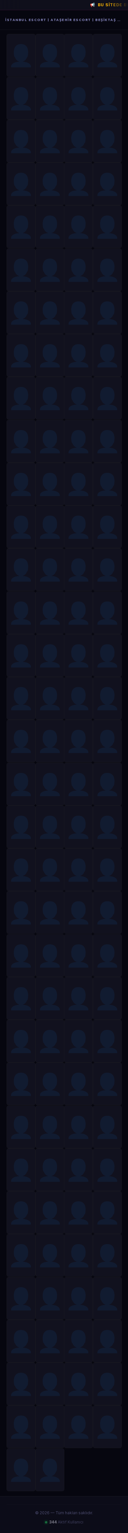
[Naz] (50, 1470)
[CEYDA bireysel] (78, 1427)
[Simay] (50, 441)
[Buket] (107, 227)
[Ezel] (21, 270)
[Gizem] (107, 398)
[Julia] (107, 698)
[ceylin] (21, 1298)
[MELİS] (78, 1170)
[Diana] (107, 1170)
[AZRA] (21, 1170)
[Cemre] (21, 955)
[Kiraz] (107, 141)
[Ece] (107, 1384)
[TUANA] (50, 1427)
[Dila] (107, 870)
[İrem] (78, 1341)
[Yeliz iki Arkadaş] (78, 1212)
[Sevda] (78, 184)
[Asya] (78, 55)
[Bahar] (50, 184)
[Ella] (50, 398)
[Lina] (78, 1384)
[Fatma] (21, 398)
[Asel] (107, 441)
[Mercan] (107, 55)
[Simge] (107, 998)
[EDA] (50, 484)
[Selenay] (21, 355)
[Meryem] (78, 570)
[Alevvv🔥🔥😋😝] (78, 313)
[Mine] (78, 398)
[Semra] (78, 141)
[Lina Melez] (107, 912)
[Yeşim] (107, 270)
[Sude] (21, 98)
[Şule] (50, 655)
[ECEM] (50, 698)
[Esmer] (50, 1041)
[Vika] (107, 1127)
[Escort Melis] (78, 1127)
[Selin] (50, 1341)
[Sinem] (50, 98)
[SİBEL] (107, 1255)
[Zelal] (78, 655)
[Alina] (50, 355)
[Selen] (78, 355)
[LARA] (78, 98)
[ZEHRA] (78, 870)
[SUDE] (78, 1255)
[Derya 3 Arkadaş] (50, 270)
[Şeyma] (50, 998)
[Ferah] (107, 655)
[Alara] (21, 870)
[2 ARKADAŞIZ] (21, 1255)
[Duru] (21, 613)
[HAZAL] (21, 784)
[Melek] (107, 484)
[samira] (107, 1041)
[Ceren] (78, 227)
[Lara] (50, 1127)
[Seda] (50, 570)
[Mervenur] (50, 1255)
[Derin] (21, 441)
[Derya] (21, 484)
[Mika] (50, 1384)
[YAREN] (107, 1341)
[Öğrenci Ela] (107, 184)
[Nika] (78, 484)
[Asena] (50, 955)
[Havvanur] (21, 998)
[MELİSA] (107, 613)
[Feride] (50, 55)
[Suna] (21, 141)
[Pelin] (78, 270)
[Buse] (50, 613)
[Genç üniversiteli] (50, 227)
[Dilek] (50, 912)
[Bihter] (78, 912)
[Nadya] (50, 527)
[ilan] (78, 741)
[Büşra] (50, 141)
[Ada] (107, 355)
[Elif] (107, 955)
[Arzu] (21, 698)
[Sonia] (50, 313)
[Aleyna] (21, 313)
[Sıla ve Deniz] (107, 741)
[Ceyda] (21, 227)
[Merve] (21, 827)
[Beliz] (50, 784)
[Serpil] (21, 55)
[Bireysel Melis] (107, 1084)
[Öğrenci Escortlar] (21, 1127)
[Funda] (107, 98)
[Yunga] (78, 613)
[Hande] (50, 1170)
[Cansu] (21, 527)
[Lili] (78, 698)
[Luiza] (50, 1084)
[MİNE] (78, 827)
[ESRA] (21, 1084)
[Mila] (107, 527)
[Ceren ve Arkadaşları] (50, 827)
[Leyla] (21, 570)
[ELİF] (107, 784)
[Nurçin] (21, 184)
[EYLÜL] (50, 741)
